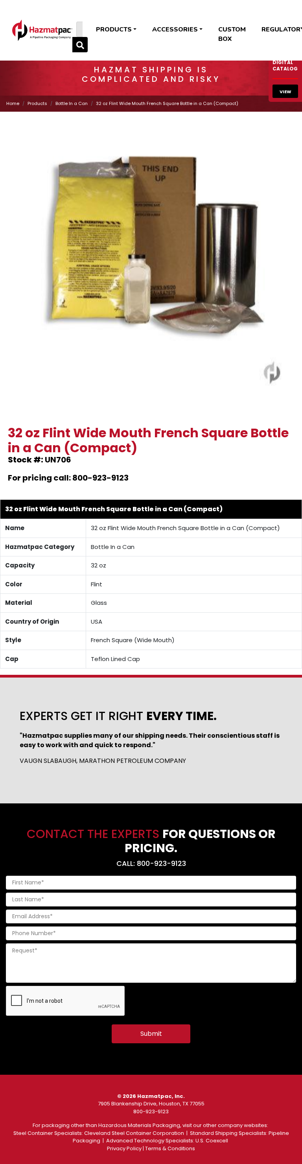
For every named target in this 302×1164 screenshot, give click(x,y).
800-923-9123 (151, 1111)
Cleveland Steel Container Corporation (134, 1133)
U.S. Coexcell (211, 1140)
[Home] (42, 30)
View (285, 91)
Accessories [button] (175, 29)
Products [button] (114, 29)
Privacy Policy (124, 1148)
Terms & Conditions (170, 1148)
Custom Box (232, 34)
